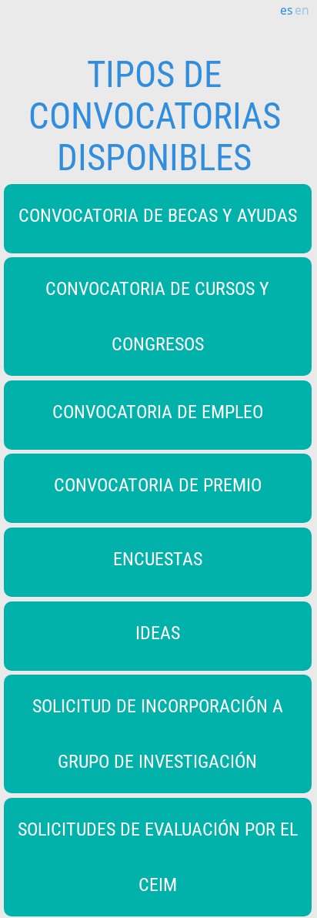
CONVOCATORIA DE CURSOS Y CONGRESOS (157, 316)
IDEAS (157, 633)
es (286, 10)
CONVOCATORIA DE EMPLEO (157, 412)
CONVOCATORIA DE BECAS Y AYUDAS (157, 215)
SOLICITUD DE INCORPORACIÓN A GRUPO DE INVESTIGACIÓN (157, 733)
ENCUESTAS (157, 559)
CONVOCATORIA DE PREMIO (158, 485)
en (302, 10)
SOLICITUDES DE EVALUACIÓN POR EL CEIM (158, 857)
